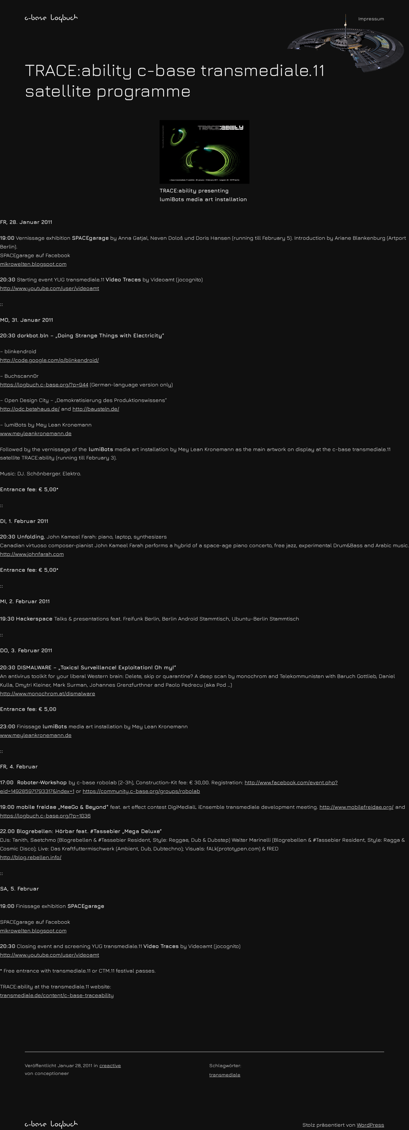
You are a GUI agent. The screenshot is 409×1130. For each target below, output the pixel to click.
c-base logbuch (51, 18)
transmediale (224, 1074)
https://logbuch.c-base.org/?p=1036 (45, 815)
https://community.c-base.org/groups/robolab (141, 791)
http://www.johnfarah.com (32, 554)
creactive (110, 1065)
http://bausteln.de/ (95, 409)
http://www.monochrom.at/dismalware (47, 693)
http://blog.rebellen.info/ (30, 857)
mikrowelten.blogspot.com (33, 264)
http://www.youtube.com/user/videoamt (49, 288)
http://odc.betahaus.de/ (30, 409)
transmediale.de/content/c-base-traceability (57, 995)
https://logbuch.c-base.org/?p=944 (44, 384)
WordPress (370, 1125)
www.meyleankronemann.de (36, 433)
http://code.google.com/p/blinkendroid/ (49, 360)
